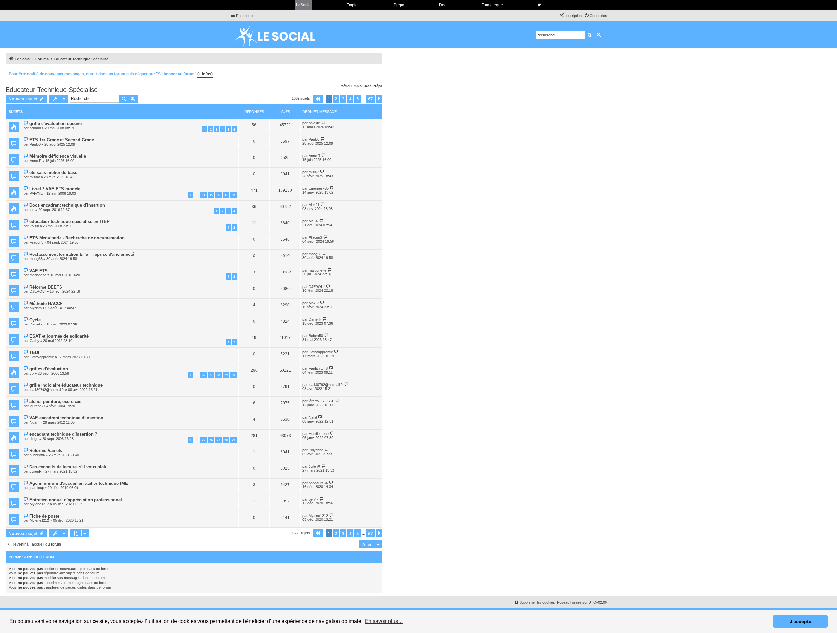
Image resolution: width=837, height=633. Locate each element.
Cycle (35, 319)
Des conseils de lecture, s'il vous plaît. (68, 467)
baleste (314, 123)
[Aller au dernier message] (323, 123)
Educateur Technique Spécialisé (52, 89)
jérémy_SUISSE (321, 401)
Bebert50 (316, 336)
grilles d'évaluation (48, 368)
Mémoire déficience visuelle (57, 156)
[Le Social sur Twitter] (539, 5)
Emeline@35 (319, 188)
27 (211, 375)
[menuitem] (595, 16)
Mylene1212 (39, 504)
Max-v (314, 303)
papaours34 (318, 483)
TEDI (34, 352)
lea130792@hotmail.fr (47, 390)
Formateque (492, 5)
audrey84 (37, 455)
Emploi (352, 5)
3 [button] (343, 99)
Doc (442, 5)
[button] (318, 99)
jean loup (37, 488)
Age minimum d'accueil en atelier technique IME (78, 483)
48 (233, 195)
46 (218, 195)
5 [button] (357, 99)
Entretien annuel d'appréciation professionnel (75, 499)
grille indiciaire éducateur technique (66, 385)
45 (211, 195)
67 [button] (370, 99)
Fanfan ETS (318, 368)
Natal (313, 417)
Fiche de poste (44, 516)
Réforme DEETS (45, 287)
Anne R (36, 161)
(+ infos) (205, 74)
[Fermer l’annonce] (377, 73)
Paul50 (35, 144)
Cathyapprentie (42, 357)
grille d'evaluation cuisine (55, 123)
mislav (35, 177)
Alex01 (314, 205)
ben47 (313, 499)
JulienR (36, 471)
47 (226, 195)
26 (203, 375)
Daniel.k (36, 324)
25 (203, 440)
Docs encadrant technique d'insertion (67, 205)
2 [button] (336, 99)
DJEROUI (38, 291)
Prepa (399, 5)
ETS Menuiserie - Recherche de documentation (77, 238)
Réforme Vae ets (45, 450)
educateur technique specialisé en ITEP (69, 221)
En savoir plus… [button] (384, 621)
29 (226, 375)
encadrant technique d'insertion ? (63, 434)
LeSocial (304, 5)
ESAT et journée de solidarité (59, 336)
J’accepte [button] (800, 621)
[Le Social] (279, 34)
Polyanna (316, 450)
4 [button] (350, 99)
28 (218, 375)
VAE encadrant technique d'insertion (66, 417)
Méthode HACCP (46, 303)
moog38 (36, 259)
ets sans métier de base (53, 172)
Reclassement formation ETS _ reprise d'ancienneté (81, 254)
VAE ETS (38, 270)
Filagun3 (36, 242)
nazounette (317, 270)
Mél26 (313, 221)
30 (233, 375)
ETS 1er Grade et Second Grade (61, 139)
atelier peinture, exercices (55, 401)
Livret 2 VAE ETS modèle (54, 188)
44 (203, 195)
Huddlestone (319, 434)
